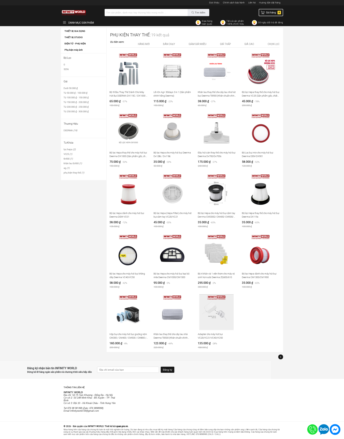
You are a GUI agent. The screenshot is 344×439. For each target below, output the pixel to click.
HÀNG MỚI (144, 44)
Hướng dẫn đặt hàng (269, 2)
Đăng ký (167, 369)
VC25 (68, 154)
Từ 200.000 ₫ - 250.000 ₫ (76, 106)
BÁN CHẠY (169, 44)
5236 (66, 69)
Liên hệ (252, 2)
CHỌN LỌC (274, 44)
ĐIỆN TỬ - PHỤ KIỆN (75, 43)
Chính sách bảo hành (234, 2)
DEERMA (70, 130)
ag (67, 168)
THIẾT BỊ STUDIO (73, 37)
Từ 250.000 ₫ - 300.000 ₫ (76, 111)
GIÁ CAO (249, 44)
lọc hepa (70, 149)
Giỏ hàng (273, 12)
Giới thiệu (214, 2)
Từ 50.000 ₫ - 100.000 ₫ (75, 92)
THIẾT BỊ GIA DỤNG (74, 31)
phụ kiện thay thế (74, 172)
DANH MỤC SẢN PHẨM (81, 22)
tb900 (68, 158)
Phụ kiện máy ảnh (73, 50)
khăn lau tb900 (73, 163)
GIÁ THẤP (225, 44)
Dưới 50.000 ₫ (71, 88)
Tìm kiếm (199, 12)
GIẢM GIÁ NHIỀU (197, 44)
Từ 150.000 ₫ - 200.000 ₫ (76, 102)
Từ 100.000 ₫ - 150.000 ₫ (76, 97)
